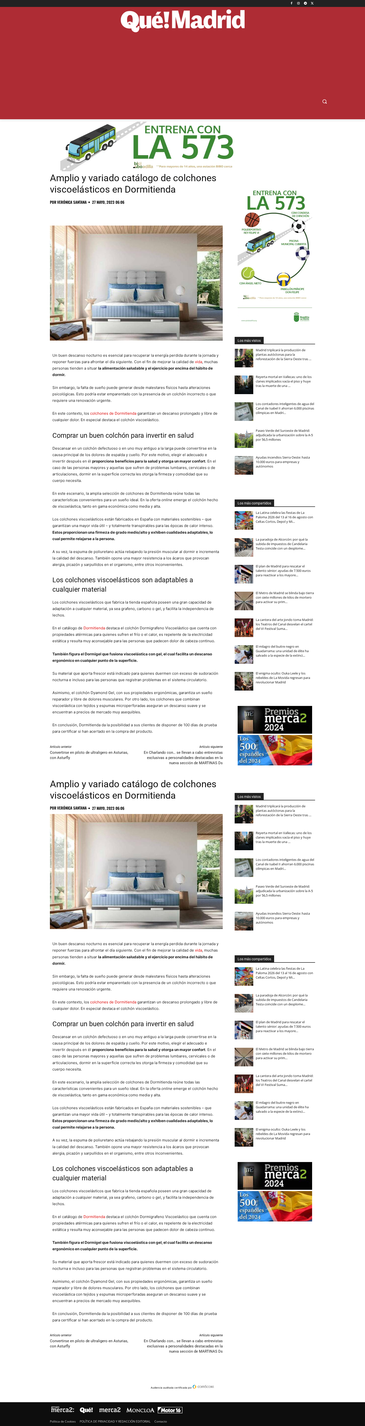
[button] (324, 101)
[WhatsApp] (89, 213)
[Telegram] (305, 3)
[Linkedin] (112, 213)
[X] (312, 3)
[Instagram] (298, 3)
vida (198, 361)
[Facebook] (291, 3)
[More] (135, 213)
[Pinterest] (78, 213)
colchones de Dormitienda (113, 413)
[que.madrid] (182, 21)
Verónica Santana (72, 202)
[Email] (123, 213)
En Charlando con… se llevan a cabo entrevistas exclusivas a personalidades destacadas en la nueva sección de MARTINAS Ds (183, 757)
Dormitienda (94, 628)
